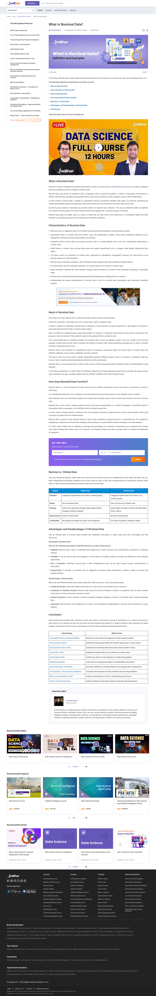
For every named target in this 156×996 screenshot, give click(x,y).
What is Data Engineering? (18, 30)
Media (9, 989)
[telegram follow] (24, 882)
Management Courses (107, 935)
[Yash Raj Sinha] (59, 701)
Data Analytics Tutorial (99, 949)
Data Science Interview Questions (136, 885)
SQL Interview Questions (133, 899)
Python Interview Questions (134, 879)
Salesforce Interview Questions (135, 892)
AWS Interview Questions (133, 882)
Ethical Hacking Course (78, 896)
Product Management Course (53, 916)
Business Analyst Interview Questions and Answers (119, 971)
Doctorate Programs (106, 931)
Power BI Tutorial (32, 949)
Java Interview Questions (133, 896)
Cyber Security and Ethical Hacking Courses (113, 928)
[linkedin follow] (15, 882)
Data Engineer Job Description (20, 44)
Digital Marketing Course (78, 906)
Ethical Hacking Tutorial (105, 906)
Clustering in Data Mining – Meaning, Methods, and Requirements (25, 105)
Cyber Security (76, 960)
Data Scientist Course (50, 879)
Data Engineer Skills (57, 657)
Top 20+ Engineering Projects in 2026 (22, 58)
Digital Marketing (63, 960)
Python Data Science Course (107, 916)
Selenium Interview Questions (16, 971)
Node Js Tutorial (103, 892)
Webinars (73, 10)
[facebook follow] (8, 882)
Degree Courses (49, 931)
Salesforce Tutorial (104, 899)
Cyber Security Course (77, 902)
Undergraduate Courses (123, 931)
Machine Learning (38, 960)
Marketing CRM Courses (65, 931)
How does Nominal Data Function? (64, 98)
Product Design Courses (37, 935)
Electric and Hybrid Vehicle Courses (59, 935)
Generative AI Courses (124, 935)
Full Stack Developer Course (52, 913)
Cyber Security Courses (50, 896)
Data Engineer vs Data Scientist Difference (65, 672)
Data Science (125, 187)
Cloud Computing (12, 960)
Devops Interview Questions (134, 889)
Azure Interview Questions (37, 971)
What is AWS (51, 960)
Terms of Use (88, 459)
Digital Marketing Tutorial (81, 949)
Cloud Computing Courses (106, 913)
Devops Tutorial (103, 885)
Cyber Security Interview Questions (88, 971)
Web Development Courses (79, 916)
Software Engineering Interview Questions (62, 974)
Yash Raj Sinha (56, 30)
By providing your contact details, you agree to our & (78, 459)
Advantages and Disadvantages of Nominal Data (69, 105)
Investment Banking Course (52, 902)
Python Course (48, 885)
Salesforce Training (76, 885)
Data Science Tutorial (105, 909)
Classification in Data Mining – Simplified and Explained (25, 99)
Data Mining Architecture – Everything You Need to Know (24, 88)
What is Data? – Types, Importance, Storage (24, 115)
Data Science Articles (24, 16)
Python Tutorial (103, 879)
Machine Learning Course (51, 882)
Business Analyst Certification (53, 892)
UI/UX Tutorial (114, 949)
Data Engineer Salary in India (19, 54)
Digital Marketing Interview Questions (134, 910)
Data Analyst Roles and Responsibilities (64, 638)
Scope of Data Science (58, 643)
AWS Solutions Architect (78, 879)
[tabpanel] (24, 748)
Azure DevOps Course (77, 913)
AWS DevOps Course (50, 909)
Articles (40, 10)
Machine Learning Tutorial (15, 949)
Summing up (55, 109)
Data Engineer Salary (17, 49)
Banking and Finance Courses (16, 935)
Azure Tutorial (102, 902)
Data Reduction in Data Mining (20, 93)
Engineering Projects (57, 662)
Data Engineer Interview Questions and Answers (23, 76)
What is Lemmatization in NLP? (61, 676)
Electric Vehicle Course (77, 909)
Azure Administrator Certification (81, 899)
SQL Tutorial (45, 949)
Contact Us (18, 989)
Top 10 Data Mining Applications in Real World (25, 111)
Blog (14, 16)
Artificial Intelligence (100, 960)
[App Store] (29, 891)
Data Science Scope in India (60, 648)
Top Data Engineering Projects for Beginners (24, 40)
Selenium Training (76, 889)
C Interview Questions (14, 974)
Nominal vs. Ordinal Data (60, 101)
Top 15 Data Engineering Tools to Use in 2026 (25, 35)
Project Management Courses (86, 928)
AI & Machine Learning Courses (63, 928)
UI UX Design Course (77, 882)
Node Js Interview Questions (134, 906)
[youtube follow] (18, 882)
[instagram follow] (21, 882)
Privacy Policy (98, 459)
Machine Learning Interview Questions (61, 971)
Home (9, 16)
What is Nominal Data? (59, 86)
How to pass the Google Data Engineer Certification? (22, 64)
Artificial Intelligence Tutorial (61, 949)
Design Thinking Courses (15, 938)
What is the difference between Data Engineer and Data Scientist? (25, 70)
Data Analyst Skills (57, 652)
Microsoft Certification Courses (36, 938)
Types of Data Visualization (60, 681)
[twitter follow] (11, 882)
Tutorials (48, 10)
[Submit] (43, 3)
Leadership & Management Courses (85, 935)
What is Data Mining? (17, 82)
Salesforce (87, 960)
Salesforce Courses (24, 928)
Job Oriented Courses (34, 931)
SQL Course (47, 906)
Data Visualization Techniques (61, 667)
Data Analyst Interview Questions (35, 974)
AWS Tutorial (102, 882)
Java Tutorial (102, 889)
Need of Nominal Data (59, 94)
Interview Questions (60, 10)
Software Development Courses (86, 931)
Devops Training (48, 889)
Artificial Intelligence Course (79, 892)
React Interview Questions (133, 902)
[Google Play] (14, 891)
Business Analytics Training (52, 899)
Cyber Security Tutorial (105, 896)
